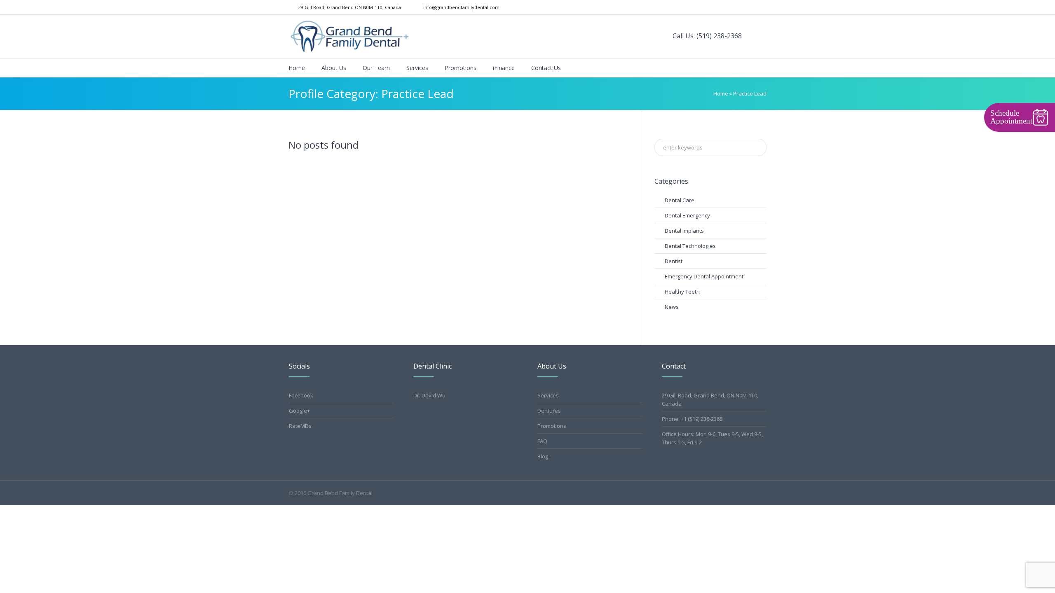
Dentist (673, 261)
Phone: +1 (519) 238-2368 (692, 419)
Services (548, 395)
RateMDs (300, 426)
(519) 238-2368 (719, 35)
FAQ (542, 441)
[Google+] (754, 7)
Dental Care (679, 200)
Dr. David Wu (429, 395)
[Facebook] (746, 7)
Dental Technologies (690, 246)
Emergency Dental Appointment (704, 276)
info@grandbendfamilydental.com (461, 7)
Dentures (549, 410)
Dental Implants (684, 230)
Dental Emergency (687, 215)
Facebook (301, 395)
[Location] (762, 7)
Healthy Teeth (682, 291)
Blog (542, 456)
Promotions (551, 426)
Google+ (299, 410)
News (672, 307)
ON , (349, 7)
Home (720, 93)
